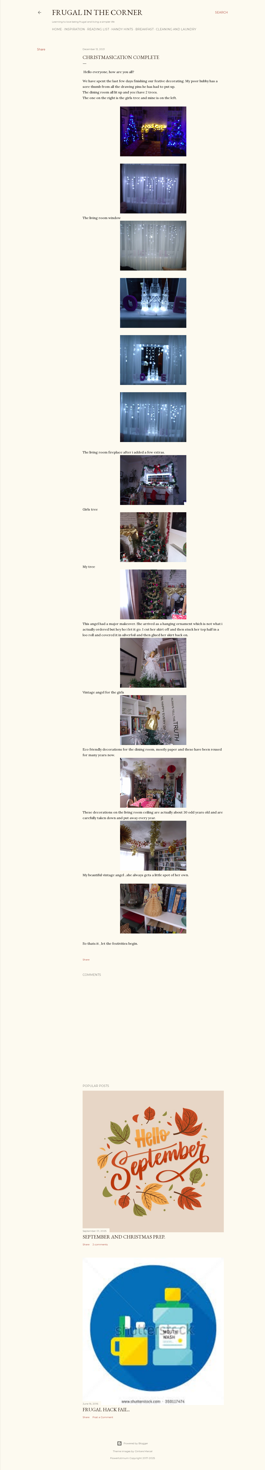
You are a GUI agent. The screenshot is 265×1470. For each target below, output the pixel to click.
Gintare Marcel (143, 1451)
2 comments (100, 1244)
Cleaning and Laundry (176, 29)
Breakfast (144, 29)
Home (57, 29)
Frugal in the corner (97, 12)
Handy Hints (122, 29)
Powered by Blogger (136, 1443)
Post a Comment (103, 1417)
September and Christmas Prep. (124, 1237)
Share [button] (41, 49)
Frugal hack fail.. (106, 1409)
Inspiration (74, 29)
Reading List (98, 29)
